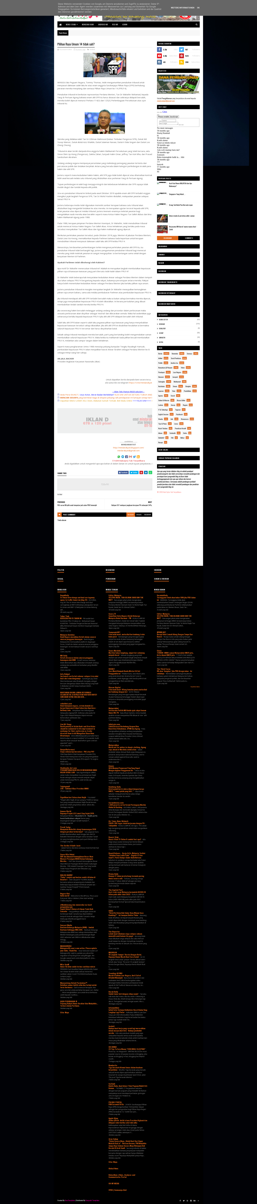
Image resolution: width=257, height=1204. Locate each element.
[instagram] (191, 1200)
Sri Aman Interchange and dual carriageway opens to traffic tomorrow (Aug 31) (77, 598)
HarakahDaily (162, 595)
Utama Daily (113, 873)
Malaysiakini (114, 708)
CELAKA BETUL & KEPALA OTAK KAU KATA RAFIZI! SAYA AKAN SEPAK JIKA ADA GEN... (78, 695)
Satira (161, 342)
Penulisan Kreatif (180, 428)
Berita (160, 353)
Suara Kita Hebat (67, 854)
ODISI (111, 910)
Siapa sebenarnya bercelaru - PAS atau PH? (77, 751)
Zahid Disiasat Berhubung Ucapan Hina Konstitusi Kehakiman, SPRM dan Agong (124, 727)
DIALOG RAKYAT (66, 875)
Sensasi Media (66, 925)
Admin (124, 24)
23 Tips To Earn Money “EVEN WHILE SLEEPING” (127, 1049)
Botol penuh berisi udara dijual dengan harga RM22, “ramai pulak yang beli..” (126, 790)
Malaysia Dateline (67, 634)
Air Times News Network (118, 821)
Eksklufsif (162, 328)
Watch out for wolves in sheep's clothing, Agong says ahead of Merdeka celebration (127, 748)
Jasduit (112, 1026)
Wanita (160, 419)
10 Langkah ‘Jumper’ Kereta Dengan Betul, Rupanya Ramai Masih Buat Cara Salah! (125, 955)
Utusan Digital (114, 687)
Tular (173, 391)
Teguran (178, 410)
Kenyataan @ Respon (165, 367)
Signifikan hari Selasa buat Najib (73, 797)
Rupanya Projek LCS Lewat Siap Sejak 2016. (77, 813)
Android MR (103, 24)
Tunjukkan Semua (195, 686)
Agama (160, 396)
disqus (138, 514)
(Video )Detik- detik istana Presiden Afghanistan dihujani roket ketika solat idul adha (128, 1121)
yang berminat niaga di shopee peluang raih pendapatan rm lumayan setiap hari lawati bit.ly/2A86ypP (115, 397)
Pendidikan (187, 391)
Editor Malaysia (115, 595)
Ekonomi (161, 377)
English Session (163, 414)
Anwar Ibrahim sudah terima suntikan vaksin (77, 966)
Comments (189, 238)
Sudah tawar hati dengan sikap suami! (124, 994)
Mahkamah (177, 381)
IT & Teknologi (163, 410)
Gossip (161, 333)
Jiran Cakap (113, 1138)
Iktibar (182, 438)
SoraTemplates (70, 1200)
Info (172, 419)
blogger (131, 514)
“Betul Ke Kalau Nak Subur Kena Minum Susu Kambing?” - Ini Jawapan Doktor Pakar (126, 914)
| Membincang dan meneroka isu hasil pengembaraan (76, 905)
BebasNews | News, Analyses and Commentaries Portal (122, 1175)
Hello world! (65, 895)
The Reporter (114, 931)
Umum (175, 386)
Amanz (111, 765)
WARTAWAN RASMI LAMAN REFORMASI (75, 692)
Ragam (185, 405)
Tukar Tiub (64, 616)
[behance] (194, 1200)
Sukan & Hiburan (163, 400)
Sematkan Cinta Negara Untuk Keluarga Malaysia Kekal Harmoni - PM (124, 617)
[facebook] (180, 1200)
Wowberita (113, 1065)
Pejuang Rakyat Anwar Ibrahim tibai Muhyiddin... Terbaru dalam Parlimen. (79, 1004)
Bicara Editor (163, 320)
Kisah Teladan (162, 428)
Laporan (161, 391)
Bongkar (162, 324)
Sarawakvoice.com (116, 802)
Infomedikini (114, 1007)
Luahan (160, 405)
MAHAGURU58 (65, 946)
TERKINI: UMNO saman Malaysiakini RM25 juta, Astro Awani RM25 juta (175, 653)
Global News (113, 1168)
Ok (198, 8)
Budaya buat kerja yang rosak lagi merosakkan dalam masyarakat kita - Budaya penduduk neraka (127, 1030)
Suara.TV (112, 613)
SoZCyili (112, 1083)
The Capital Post (116, 889)
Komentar (175, 353)
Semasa (189, 353)
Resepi (160, 442)
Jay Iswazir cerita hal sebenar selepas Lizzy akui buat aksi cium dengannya (79, 677)
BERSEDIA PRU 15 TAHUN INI (71, 618)
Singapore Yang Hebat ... (177, 194)
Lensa (176, 424)
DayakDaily (64, 595)
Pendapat (161, 372)
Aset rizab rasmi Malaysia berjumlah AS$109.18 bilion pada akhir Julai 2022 (127, 893)
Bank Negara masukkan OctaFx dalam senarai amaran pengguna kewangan (78, 638)
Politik (160, 363)
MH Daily (63, 655)
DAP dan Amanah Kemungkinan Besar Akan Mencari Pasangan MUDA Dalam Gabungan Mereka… (76, 859)
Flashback (179, 414)
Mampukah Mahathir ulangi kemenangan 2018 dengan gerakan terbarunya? (78, 830)
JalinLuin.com (114, 724)
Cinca (159, 650)
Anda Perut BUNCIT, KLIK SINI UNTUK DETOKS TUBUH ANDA (106, 394)
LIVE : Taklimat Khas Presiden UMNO (74, 788)
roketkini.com (66, 703)
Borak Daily (113, 991)
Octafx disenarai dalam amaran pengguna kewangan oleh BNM (76, 658)
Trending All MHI (115, 973)
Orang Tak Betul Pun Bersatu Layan (181, 205)
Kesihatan (161, 386)
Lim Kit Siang (65, 724)
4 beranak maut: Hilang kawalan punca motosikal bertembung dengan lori (128, 690)
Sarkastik (162, 338)
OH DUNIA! (113, 1046)
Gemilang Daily (115, 786)
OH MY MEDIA (114, 1183)
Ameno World (65, 811)
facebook (147, 514)
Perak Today (65, 827)
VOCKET (112, 668)
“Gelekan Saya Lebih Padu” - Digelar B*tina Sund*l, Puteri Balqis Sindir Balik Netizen (126, 856)
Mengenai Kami (88, 24)
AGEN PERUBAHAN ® (68, 1001)
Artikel (92, 49)
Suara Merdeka (115, 650)
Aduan (160, 433)
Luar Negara (177, 372)
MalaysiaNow (114, 745)
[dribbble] (187, 1200)
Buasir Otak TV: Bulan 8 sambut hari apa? (125, 839)
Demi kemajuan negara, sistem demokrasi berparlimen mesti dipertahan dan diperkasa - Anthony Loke (78, 708)
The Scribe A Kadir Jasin (70, 845)
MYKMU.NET (161, 632)
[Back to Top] (198, 1200)
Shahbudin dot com (68, 767)
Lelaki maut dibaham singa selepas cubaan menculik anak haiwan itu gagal (125, 934)
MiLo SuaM (64, 964)
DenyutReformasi (67, 749)
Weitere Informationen (182, 8)
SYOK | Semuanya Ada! (118, 1190)
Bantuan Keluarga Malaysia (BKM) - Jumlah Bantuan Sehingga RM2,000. (77, 928)
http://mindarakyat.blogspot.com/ (128, 447)
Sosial (173, 396)
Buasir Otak (113, 837)
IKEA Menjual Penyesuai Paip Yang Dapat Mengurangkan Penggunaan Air (124, 769)
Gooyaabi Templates (92, 1200)
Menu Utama (71, 24)
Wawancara (184, 419)
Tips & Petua (162, 424)
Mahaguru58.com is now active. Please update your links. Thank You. (78, 949)
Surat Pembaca (176, 358)
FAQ (172, 438)
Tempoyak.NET (114, 632)
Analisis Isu (174, 363)
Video (183, 367)
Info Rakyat (65, 674)
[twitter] (183, 1200)
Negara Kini (65, 893)
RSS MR (115, 24)
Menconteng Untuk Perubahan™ (73, 982)
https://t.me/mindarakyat (140, 382)
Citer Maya (64, 1012)
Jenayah (175, 377)
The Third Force (163, 668)
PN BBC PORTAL (115, 1102)
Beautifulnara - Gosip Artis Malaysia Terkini (127, 853)
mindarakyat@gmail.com (128, 450)
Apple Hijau (113, 1118)
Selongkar (168, 238)
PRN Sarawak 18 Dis (116, 1104)
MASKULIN (113, 952)
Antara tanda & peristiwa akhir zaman (181, 215)
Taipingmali (65, 786)
